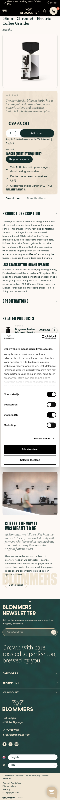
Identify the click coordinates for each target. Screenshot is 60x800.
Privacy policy (9, 786)
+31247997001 (10, 730)
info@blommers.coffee (16, 734)
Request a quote (19, 159)
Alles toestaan (30, 449)
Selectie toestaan (30, 459)
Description (13, 198)
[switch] (51, 404)
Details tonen (42, 438)
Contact (53, 2)
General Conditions (11, 783)
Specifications (36, 198)
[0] (54, 11)
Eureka (7, 29)
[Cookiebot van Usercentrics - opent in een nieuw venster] (42, 337)
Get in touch (16, 585)
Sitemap (6, 789)
